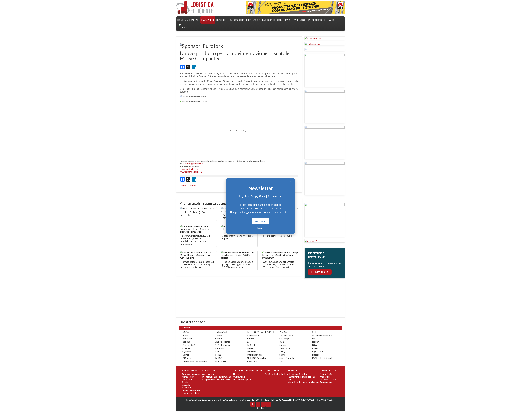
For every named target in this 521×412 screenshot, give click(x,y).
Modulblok (252, 351)
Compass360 (188, 345)
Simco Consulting (287, 358)
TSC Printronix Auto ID (322, 358)
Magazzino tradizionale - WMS (216, 379)
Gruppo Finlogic (222, 341)
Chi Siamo (329, 20)
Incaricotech (220, 361)
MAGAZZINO (207, 20)
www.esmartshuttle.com (191, 171)
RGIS (281, 341)
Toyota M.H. (318, 351)
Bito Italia (187, 338)
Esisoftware (220, 338)
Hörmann (219, 348)
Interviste (186, 387)
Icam (217, 351)
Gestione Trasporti (242, 379)
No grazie (260, 228)
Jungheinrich (253, 335)
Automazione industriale (297, 374)
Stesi (281, 361)
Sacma (282, 345)
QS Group (284, 338)
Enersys (218, 335)
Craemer (186, 348)
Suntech (315, 332)
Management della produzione (300, 376)
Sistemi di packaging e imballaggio (302, 382)
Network (237, 374)
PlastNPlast (252, 361)
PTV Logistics (286, 335)
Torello (315, 348)
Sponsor (317, 20)
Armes (185, 335)
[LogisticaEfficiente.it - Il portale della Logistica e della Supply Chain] (195, 7)
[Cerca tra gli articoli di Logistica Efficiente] (183, 27)
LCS (249, 341)
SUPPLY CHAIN (192, 20)
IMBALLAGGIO (272, 370)
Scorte (185, 382)
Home (180, 20)
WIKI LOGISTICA (302, 20)
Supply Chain (326, 374)
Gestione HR (188, 379)
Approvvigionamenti (191, 374)
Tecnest (315, 341)
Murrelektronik (254, 354)
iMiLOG (218, 358)
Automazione (208, 374)
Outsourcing (239, 376)
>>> (320, 272)
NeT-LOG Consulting (257, 358)
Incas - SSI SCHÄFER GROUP (261, 332)
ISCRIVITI (260, 221)
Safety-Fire (284, 348)
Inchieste (186, 385)
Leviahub (251, 345)
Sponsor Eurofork (188, 185)
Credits (260, 408)
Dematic (186, 354)
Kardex (250, 338)
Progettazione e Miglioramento (217, 376)
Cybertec (186, 351)
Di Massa (186, 358)
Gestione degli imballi (275, 374)
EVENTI (289, 20)
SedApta (283, 354)
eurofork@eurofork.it (193, 163)
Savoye (282, 351)
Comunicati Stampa (191, 390)
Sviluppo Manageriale (322, 335)
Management (188, 376)
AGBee (185, 332)
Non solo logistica (190, 393)
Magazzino (325, 376)
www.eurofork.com (189, 169)
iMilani (218, 354)
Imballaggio (253, 20)
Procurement (326, 382)
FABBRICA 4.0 (268, 20)
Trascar (315, 354)
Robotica (290, 379)
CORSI (280, 20)
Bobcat (186, 341)
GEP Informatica (222, 345)
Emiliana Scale (221, 332)
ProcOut (283, 332)
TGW (314, 345)
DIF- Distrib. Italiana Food (194, 361)
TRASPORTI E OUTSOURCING (230, 20)
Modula (250, 348)
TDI (314, 338)
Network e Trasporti (329, 379)
